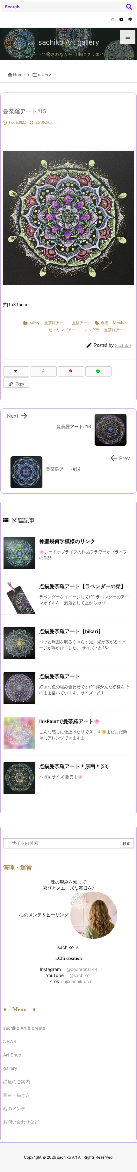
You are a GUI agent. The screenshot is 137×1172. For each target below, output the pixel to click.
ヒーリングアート (64, 330)
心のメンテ (14, 1108)
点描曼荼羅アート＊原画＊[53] (74, 766)
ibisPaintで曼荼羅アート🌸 (69, 721)
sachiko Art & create (24, 1028)
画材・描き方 (16, 1095)
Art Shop (12, 1054)
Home (19, 74)
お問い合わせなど (21, 1121)
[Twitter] (16, 371)
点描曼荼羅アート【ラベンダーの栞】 (82, 586)
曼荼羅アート (55, 323)
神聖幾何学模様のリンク (67, 541)
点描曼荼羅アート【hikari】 (71, 631)
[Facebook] (44, 371)
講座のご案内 (16, 1081)
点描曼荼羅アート (59, 676)
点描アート (81, 323)
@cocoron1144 (81, 969)
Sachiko (123, 345)
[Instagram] (112, 19)
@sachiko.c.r (78, 981)
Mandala (119, 323)
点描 (104, 323)
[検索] (129, 7)
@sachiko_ (79, 975)
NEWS (9, 1041)
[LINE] (130, 19)
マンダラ (91, 330)
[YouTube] (121, 19)
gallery (44, 74)
